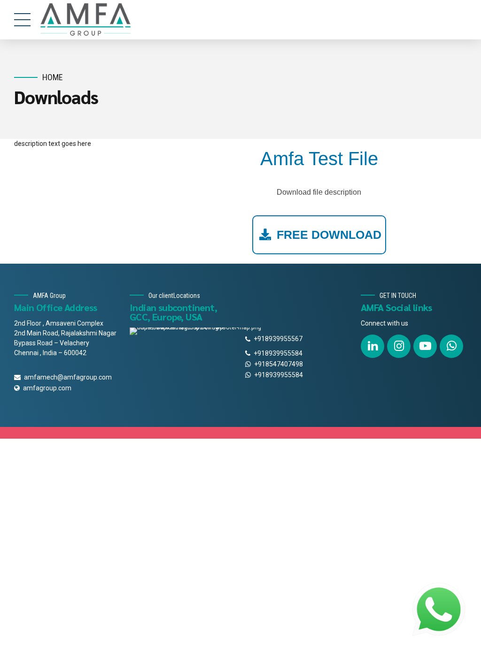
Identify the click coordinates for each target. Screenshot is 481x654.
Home (52, 77)
